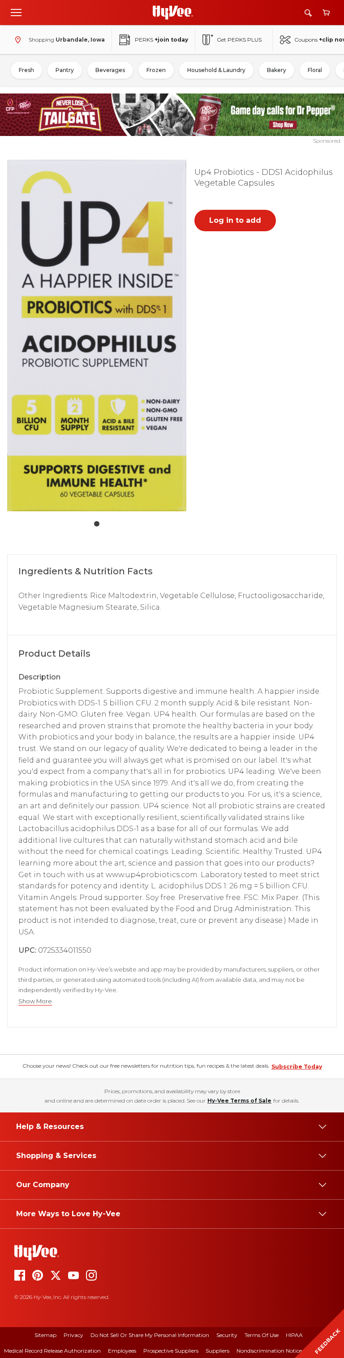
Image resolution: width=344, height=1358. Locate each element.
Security (226, 1335)
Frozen (156, 70)
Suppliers (217, 1350)
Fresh (26, 70)
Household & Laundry (216, 70)
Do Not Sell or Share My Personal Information (149, 1335)
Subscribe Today (296, 1066)
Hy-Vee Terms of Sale (239, 1100)
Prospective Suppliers (170, 1350)
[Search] (308, 13)
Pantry (65, 70)
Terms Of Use (262, 1335)
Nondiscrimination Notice (269, 1350)
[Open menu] (16, 12)
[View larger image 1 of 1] (96, 336)
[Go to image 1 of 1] (97, 523)
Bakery (276, 70)
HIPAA (294, 1335)
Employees (122, 1350)
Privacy (73, 1335)
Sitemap (45, 1335)
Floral (315, 70)
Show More (35, 1001)
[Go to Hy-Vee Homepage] (173, 12)
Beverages (110, 70)
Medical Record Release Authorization (52, 1350)
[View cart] (326, 12)
